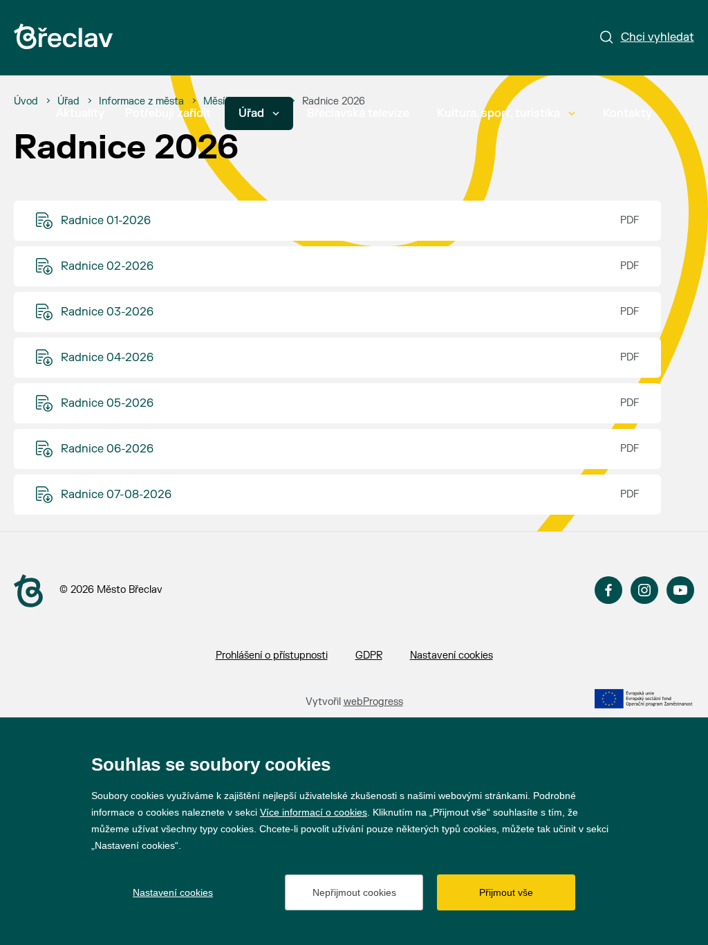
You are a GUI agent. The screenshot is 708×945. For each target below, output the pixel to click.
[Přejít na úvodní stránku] (63, 36)
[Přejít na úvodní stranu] (28, 590)
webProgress (373, 702)
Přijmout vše (506, 892)
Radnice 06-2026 (107, 449)
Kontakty (627, 113)
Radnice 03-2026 (107, 312)
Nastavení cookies (451, 655)
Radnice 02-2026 (107, 266)
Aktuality (80, 113)
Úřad (251, 113)
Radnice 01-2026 (106, 221)
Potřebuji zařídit (168, 113)
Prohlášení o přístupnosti (272, 655)
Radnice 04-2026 (107, 358)
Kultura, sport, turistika (498, 113)
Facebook (608, 590)
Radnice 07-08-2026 (116, 495)
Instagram (644, 590)
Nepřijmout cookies (354, 892)
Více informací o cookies (313, 812)
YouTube (680, 590)
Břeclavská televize (358, 113)
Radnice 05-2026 (107, 403)
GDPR (368, 655)
